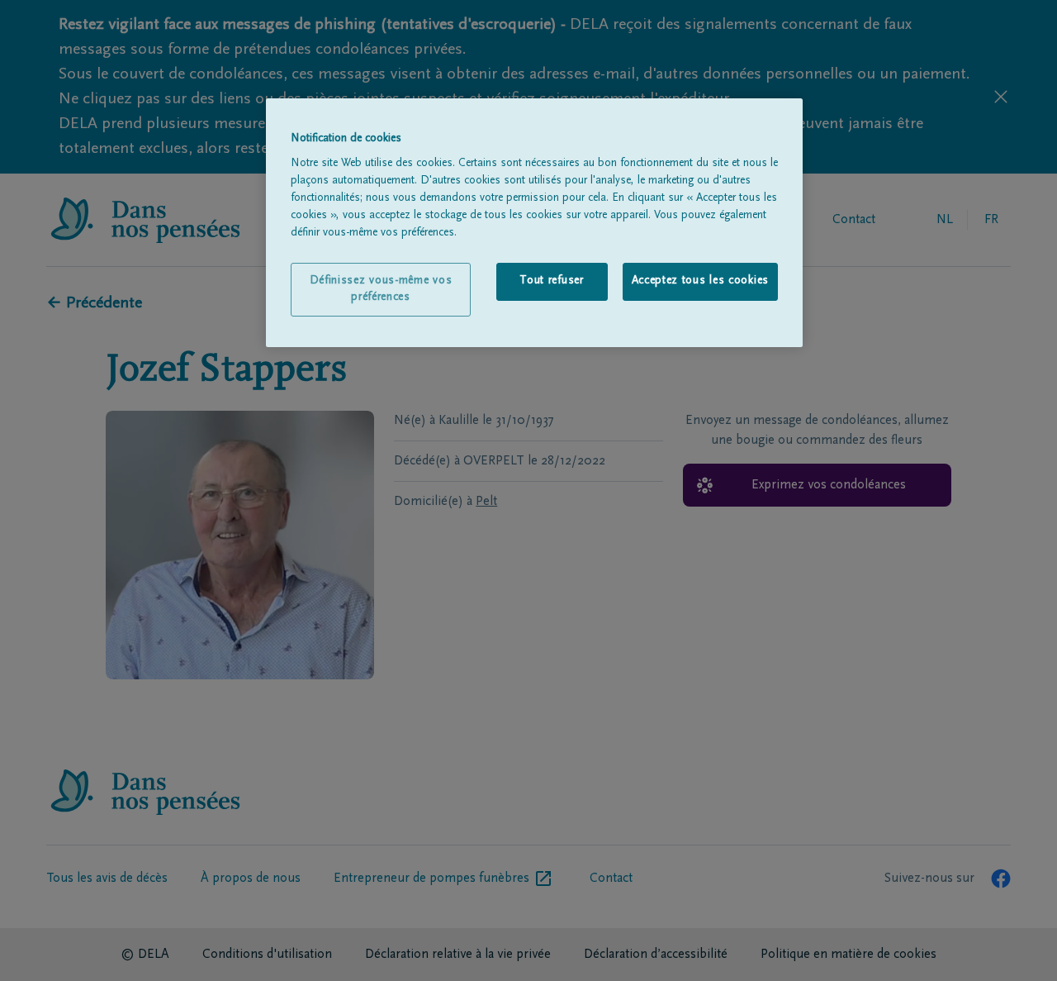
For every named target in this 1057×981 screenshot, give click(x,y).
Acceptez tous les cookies (701, 281)
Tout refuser (551, 281)
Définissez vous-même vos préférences (381, 289)
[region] (534, 223)
